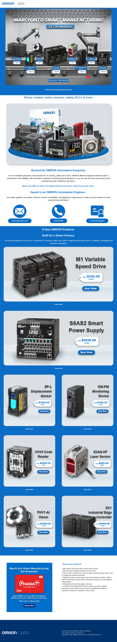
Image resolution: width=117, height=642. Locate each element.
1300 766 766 (58, 221)
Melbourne (76, 631)
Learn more (59, 304)
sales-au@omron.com (19, 221)
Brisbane (82, 631)
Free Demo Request (97, 221)
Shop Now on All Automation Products (58, 90)
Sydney (70, 631)
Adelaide (87, 631)
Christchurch (80, 633)
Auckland (73, 633)
